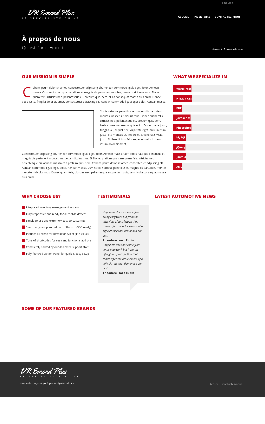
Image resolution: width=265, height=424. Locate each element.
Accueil (183, 16)
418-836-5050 (226, 3)
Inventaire (202, 16)
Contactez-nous (228, 16)
